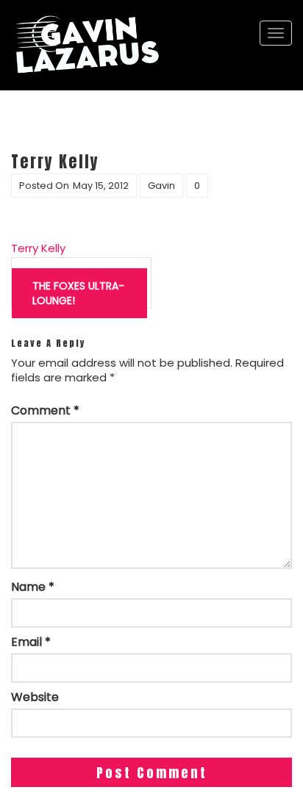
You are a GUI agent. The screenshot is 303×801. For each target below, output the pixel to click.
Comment (45, 410)
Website (35, 697)
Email (31, 642)
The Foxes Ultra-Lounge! (78, 293)
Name (32, 587)
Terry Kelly (38, 248)
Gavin (161, 186)
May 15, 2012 (101, 186)
